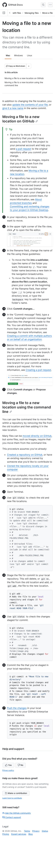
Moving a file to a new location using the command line (26, 407)
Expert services (18, 834)
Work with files (14, 13)
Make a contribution (17, 793)
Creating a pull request (38, 369)
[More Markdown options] (28, 66)
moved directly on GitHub (37, 435)
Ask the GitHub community (18, 813)
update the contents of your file (30, 104)
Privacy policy (8, 770)
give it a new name (12, 108)
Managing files (32, 13)
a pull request (23, 148)
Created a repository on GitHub (24, 454)
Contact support (13, 817)
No (22, 765)
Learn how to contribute (12, 798)
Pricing (5, 834)
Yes (10, 765)
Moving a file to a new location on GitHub (20, 119)
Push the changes (17, 708)
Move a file (47, 13)
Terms (27, 831)
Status (45, 831)
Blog (30, 834)
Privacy (35, 831)
